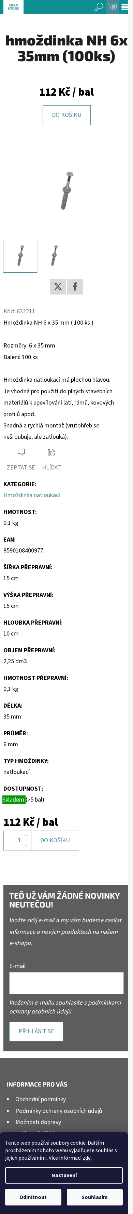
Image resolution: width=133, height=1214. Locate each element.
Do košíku (67, 115)
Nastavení (64, 1175)
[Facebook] (75, 287)
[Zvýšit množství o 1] (25, 836)
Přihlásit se (36, 1031)
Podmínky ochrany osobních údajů (58, 1111)
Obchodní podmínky (40, 1099)
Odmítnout (33, 1197)
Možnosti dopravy (38, 1122)
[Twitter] (58, 287)
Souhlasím (95, 1197)
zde (87, 1158)
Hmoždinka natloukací (31, 495)
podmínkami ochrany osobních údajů (65, 1007)
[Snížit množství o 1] (25, 845)
